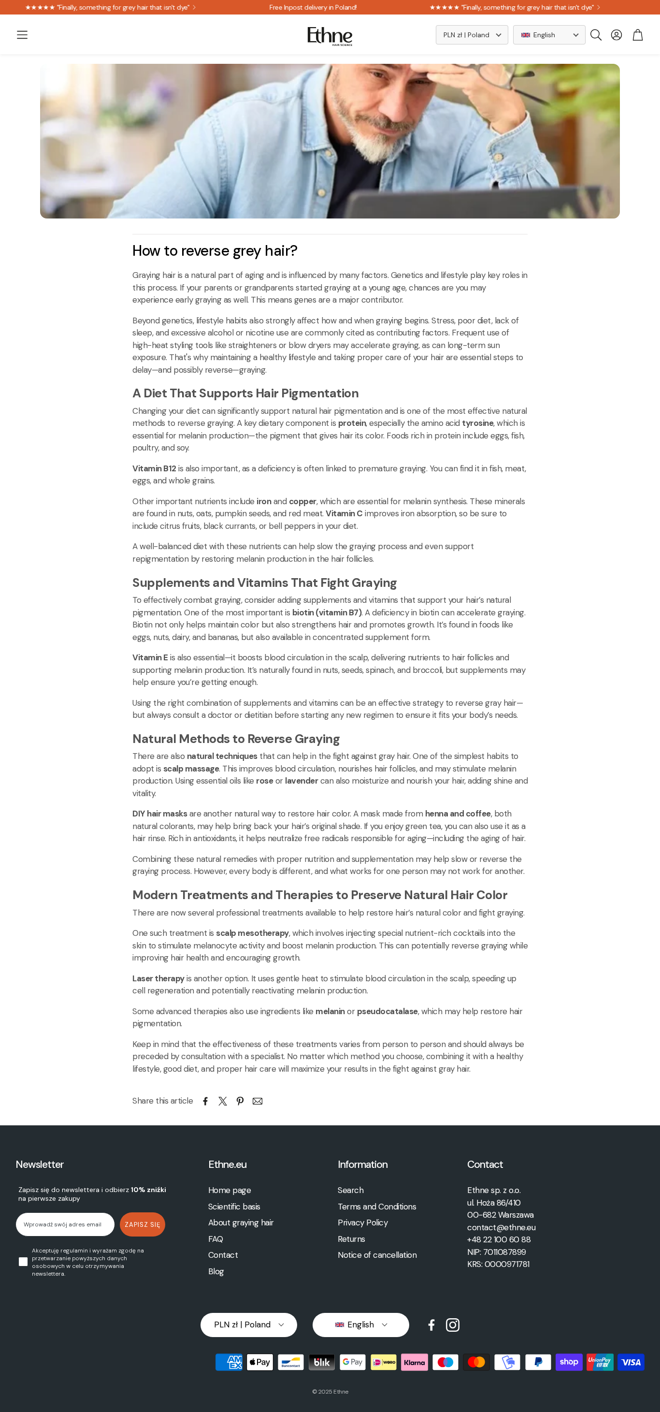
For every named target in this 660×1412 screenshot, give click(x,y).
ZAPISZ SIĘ (142, 1225)
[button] (22, 35)
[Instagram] (452, 1325)
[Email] (257, 1101)
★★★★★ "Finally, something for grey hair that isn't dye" (469, 7)
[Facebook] (431, 1325)
